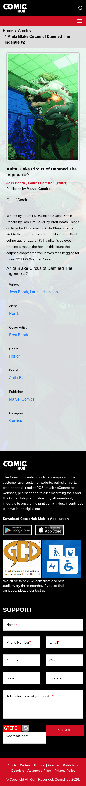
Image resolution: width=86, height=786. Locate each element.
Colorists (17, 770)
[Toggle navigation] (79, 21)
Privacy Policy (64, 770)
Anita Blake (19, 378)
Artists (12, 765)
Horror (14, 356)
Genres (53, 765)
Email (54, 642)
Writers (25, 765)
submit (65, 730)
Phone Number (18, 642)
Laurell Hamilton (44, 292)
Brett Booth (18, 335)
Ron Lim (16, 313)
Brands (39, 765)
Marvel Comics (21, 399)
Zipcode (55, 678)
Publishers (71, 765)
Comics (24, 31)
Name (11, 624)
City (52, 660)
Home (8, 31)
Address (12, 660)
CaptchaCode (17, 735)
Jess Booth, (19, 292)
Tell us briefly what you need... (29, 696)
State (10, 678)
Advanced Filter (39, 770)
